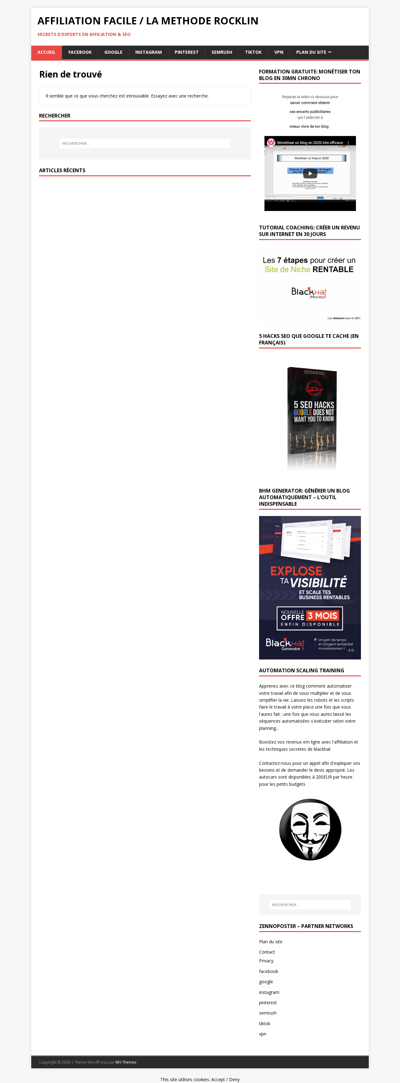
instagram (148, 52)
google (113, 52)
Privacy (266, 961)
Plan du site (270, 942)
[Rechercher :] (145, 143)
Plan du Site (311, 52)
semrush (222, 52)
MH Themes (125, 1062)
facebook (80, 52)
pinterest (187, 52)
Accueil (47, 52)
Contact (267, 952)
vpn (278, 52)
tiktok (253, 52)
